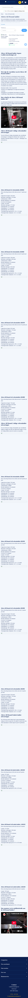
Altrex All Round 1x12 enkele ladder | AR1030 (13, 886)
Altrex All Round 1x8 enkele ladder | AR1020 (13, 770)
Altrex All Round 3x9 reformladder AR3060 (12, 251)
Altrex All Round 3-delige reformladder (16, 35)
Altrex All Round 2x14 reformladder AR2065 (13, 689)
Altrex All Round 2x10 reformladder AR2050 (13, 541)
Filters (24, 30)
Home (2, 14)
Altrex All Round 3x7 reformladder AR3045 (12, 190)
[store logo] (10, 2)
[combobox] (14, 7)
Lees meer (3, 24)
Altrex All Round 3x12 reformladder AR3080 (13, 397)
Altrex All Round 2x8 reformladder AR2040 (12, 476)
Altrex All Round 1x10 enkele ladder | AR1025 (13, 824)
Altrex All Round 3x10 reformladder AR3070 (13, 322)
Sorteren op (3, 27)
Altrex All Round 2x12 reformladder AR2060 (13, 608)
